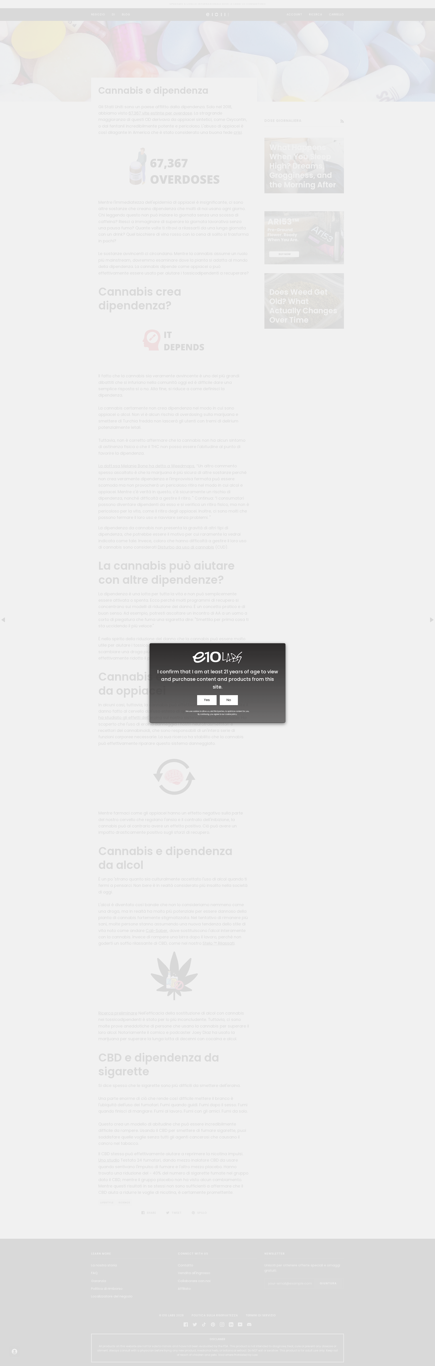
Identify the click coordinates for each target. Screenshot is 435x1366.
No (229, 700)
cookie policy (231, 714)
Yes (207, 700)
